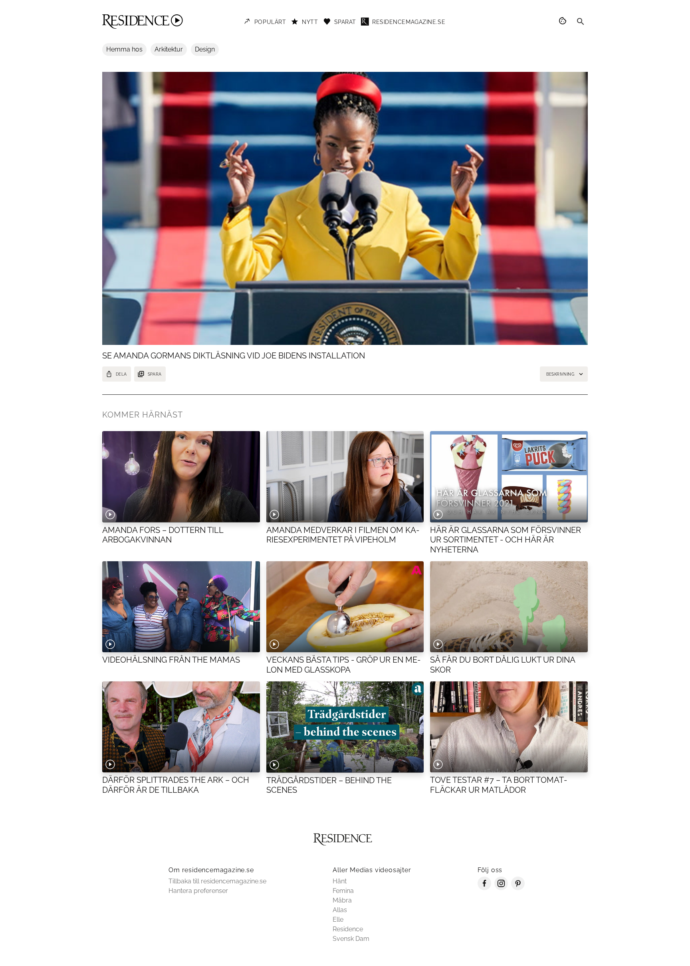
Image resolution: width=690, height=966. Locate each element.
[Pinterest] (518, 888)
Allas (340, 910)
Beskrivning (560, 374)
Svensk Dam (351, 938)
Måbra (342, 900)
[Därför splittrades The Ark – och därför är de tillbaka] (181, 726)
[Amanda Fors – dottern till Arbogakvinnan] (181, 476)
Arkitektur (169, 49)
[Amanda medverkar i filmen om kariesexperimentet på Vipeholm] (345, 476)
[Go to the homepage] (142, 22)
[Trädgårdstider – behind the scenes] (345, 726)
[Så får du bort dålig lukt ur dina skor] (509, 606)
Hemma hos (124, 49)
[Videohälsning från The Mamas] (181, 606)
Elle (338, 919)
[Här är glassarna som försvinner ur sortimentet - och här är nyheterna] (509, 476)
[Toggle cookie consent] (563, 21)
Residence (348, 929)
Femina (343, 891)
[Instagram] (501, 888)
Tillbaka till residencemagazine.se (217, 881)
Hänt (340, 881)
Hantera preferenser (198, 891)
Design (205, 49)
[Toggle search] (580, 21)
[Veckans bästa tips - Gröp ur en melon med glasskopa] (345, 606)
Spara (155, 374)
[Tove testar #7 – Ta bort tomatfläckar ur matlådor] (509, 726)
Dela (121, 374)
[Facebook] (484, 888)
